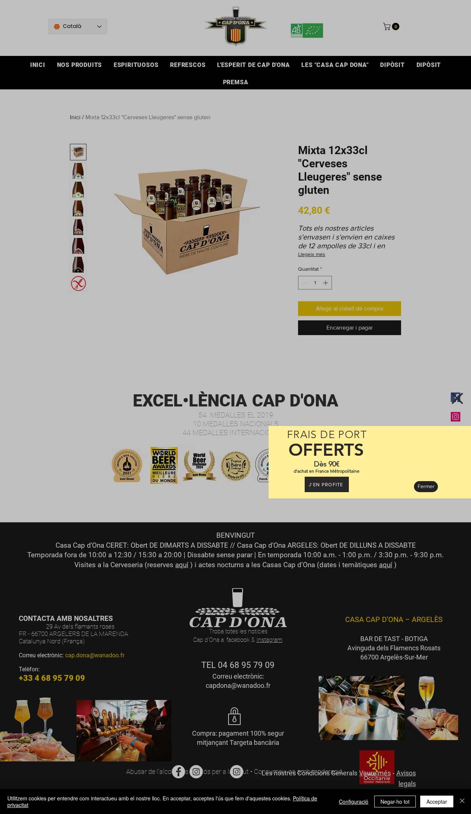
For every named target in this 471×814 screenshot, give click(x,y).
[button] (457, 398)
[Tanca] (462, 801)
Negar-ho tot (395, 801)
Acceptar (436, 801)
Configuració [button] (353, 801)
